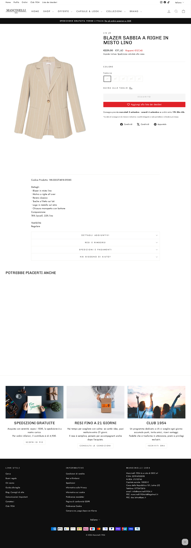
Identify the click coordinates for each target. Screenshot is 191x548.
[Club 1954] (156, 402)
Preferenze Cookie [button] (74, 506)
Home (8, 2)
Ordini (25, 2)
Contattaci (10, 501)
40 (115, 78)
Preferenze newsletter (75, 496)
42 (123, 78)
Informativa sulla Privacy (76, 487)
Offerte (64, 11)
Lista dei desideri (49, 2)
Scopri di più (34, 442)
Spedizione (122, 54)
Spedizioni (70, 482)
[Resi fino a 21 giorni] (95, 402)
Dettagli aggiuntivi (95, 235)
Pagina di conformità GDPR (78, 501)
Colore (108, 66)
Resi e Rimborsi (95, 242)
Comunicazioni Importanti (17, 496)
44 (131, 78)
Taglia (107, 73)
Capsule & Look (88, 11)
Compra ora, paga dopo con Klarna (81, 510)
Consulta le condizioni (95, 445)
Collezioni (114, 11)
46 (139, 78)
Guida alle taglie (13, 487)
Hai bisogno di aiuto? (95, 256)
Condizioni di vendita (75, 473)
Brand (135, 11)
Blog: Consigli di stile (15, 492)
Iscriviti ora (156, 445)
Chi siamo (10, 482)
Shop (47, 11)
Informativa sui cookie (75, 492)
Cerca (8, 473)
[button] (144, 104)
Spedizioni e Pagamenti (95, 249)
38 (107, 78)
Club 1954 (35, 2)
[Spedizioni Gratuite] (34, 402)
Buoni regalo (11, 478)
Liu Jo (107, 33)
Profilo (16, 2)
